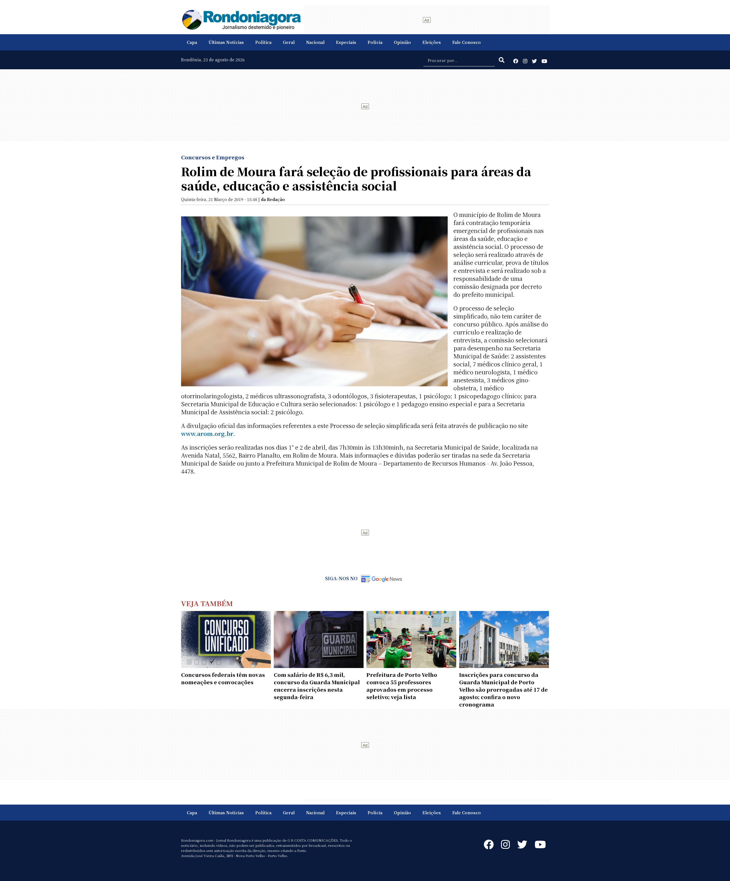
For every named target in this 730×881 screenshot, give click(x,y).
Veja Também (207, 603)
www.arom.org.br (207, 433)
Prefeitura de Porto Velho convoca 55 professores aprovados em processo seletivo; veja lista (401, 686)
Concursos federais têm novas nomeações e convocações (223, 678)
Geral (289, 42)
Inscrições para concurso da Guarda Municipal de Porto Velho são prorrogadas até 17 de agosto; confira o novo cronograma (503, 689)
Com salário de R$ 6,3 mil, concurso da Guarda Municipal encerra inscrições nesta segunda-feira (317, 686)
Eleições (431, 42)
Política (263, 42)
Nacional (315, 42)
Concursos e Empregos (212, 157)
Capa (192, 42)
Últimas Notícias (226, 42)
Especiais (346, 42)
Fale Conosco (466, 42)
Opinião (402, 42)
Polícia (375, 42)
